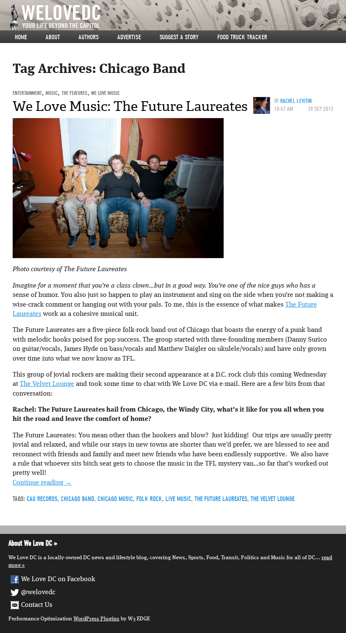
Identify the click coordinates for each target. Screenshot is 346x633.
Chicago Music (115, 499)
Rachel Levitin (296, 101)
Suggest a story (179, 37)
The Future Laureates (221, 499)
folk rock (149, 499)
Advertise (129, 37)
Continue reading (42, 482)
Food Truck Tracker (242, 37)
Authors (88, 37)
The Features (74, 93)
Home (21, 37)
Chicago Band (77, 499)
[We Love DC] (177, 17)
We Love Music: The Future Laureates (130, 106)
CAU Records (42, 499)
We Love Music (105, 93)
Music (52, 93)
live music (178, 499)
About (53, 37)
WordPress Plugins (96, 619)
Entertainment (27, 93)
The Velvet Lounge (47, 384)
